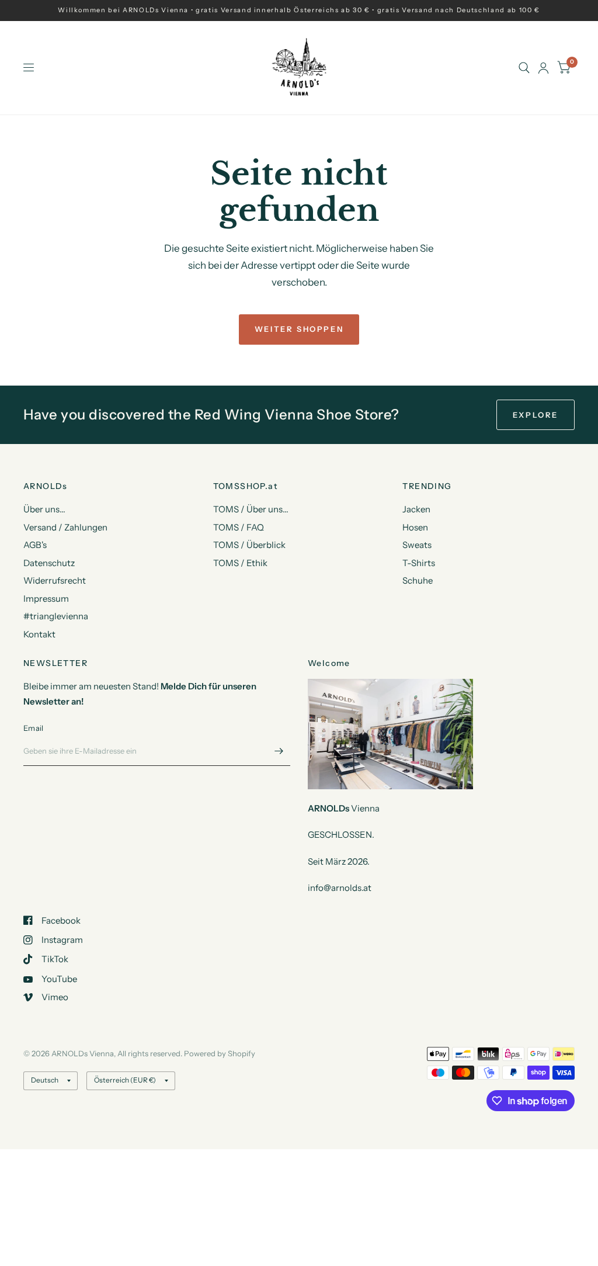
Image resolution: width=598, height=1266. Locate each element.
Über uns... (44, 509)
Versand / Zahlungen (65, 527)
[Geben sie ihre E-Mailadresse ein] (278, 751)
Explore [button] (535, 414)
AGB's (35, 544)
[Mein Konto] (543, 68)
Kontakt (39, 634)
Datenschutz (49, 562)
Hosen (415, 527)
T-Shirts (418, 562)
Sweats (417, 544)
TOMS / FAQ (238, 527)
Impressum (46, 598)
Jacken (416, 509)
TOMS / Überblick (249, 544)
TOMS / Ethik (240, 562)
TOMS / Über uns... (250, 509)
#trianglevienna (55, 616)
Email (33, 728)
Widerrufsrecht (54, 580)
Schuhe (417, 580)
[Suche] (524, 68)
